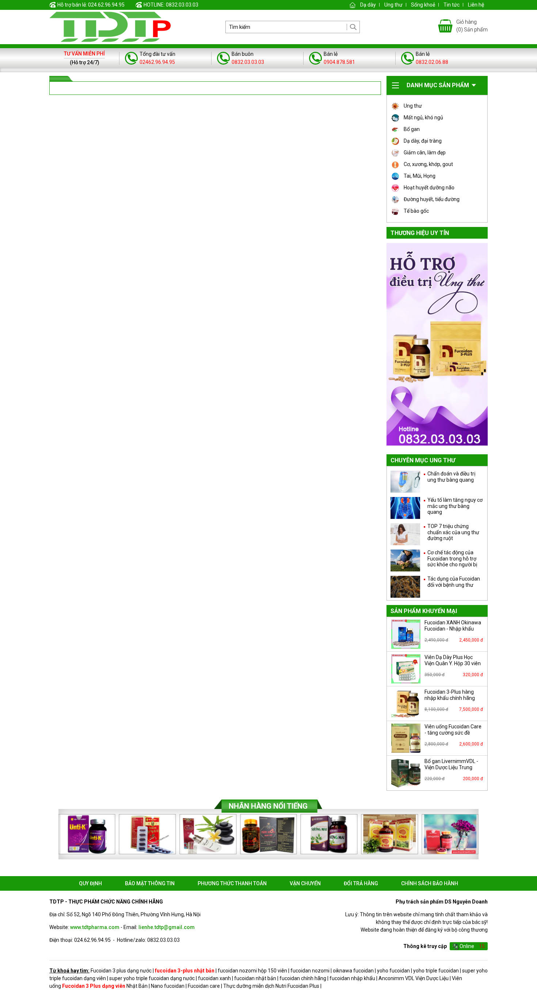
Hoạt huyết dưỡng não (429, 187)
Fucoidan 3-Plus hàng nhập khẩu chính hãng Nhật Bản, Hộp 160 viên (450, 698)
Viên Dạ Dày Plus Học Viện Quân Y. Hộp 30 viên (452, 660)
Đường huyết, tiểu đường (432, 199)
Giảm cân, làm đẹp (425, 152)
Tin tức (451, 5)
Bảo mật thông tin (150, 883)
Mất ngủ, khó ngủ (423, 117)
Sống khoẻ (423, 5)
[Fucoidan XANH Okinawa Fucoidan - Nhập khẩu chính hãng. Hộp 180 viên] (405, 634)
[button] (483, 834)
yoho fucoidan (393, 971)
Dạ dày (368, 5)
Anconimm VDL (396, 978)
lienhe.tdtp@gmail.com (166, 927)
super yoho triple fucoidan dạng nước (152, 978)
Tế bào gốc (416, 211)
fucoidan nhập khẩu (352, 978)
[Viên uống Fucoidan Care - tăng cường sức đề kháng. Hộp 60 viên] (405, 738)
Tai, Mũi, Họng (419, 176)
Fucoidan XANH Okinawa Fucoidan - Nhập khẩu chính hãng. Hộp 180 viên (452, 629)
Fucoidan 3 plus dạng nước (121, 971)
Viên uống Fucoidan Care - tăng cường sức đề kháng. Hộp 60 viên (452, 733)
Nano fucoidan (167, 986)
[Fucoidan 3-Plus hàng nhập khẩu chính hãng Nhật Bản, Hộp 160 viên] (405, 703)
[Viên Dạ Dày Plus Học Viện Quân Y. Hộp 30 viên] (405, 668)
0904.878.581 (339, 62)
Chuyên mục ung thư (423, 460)
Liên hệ (476, 5)
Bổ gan (412, 129)
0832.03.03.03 (248, 62)
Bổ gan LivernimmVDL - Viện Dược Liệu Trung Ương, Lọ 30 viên (451, 767)
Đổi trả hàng (361, 883)
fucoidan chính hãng (302, 978)
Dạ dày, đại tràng (423, 141)
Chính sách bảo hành (429, 883)
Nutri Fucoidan (291, 986)
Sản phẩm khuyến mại (424, 611)
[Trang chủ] (352, 5)
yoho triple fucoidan (436, 971)
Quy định (90, 883)
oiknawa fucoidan (353, 971)
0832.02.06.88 (432, 62)
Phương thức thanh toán (232, 883)
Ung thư (393, 5)
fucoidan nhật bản (255, 978)
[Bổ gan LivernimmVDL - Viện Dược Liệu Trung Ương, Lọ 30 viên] (405, 772)
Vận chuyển (305, 883)
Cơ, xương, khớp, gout (428, 164)
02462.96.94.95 (157, 62)
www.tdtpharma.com (94, 927)
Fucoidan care (204, 986)
